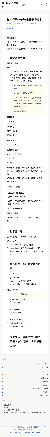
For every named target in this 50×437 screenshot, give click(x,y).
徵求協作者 (7, 407)
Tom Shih (44, 374)
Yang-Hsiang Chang (40, 389)
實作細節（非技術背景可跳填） (14, 410)
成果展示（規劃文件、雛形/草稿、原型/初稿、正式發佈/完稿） (25, 413)
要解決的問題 (8, 405)
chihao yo (44, 396)
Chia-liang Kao (42, 364)
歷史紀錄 (10, 29)
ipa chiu (45, 371)
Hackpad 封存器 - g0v (10, 5)
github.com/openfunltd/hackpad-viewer (25, 432)
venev (45, 385)
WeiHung (44, 378)
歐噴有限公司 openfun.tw (38, 427)
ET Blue (45, 367)
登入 (47, 4)
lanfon (45, 381)
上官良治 (44, 392)
